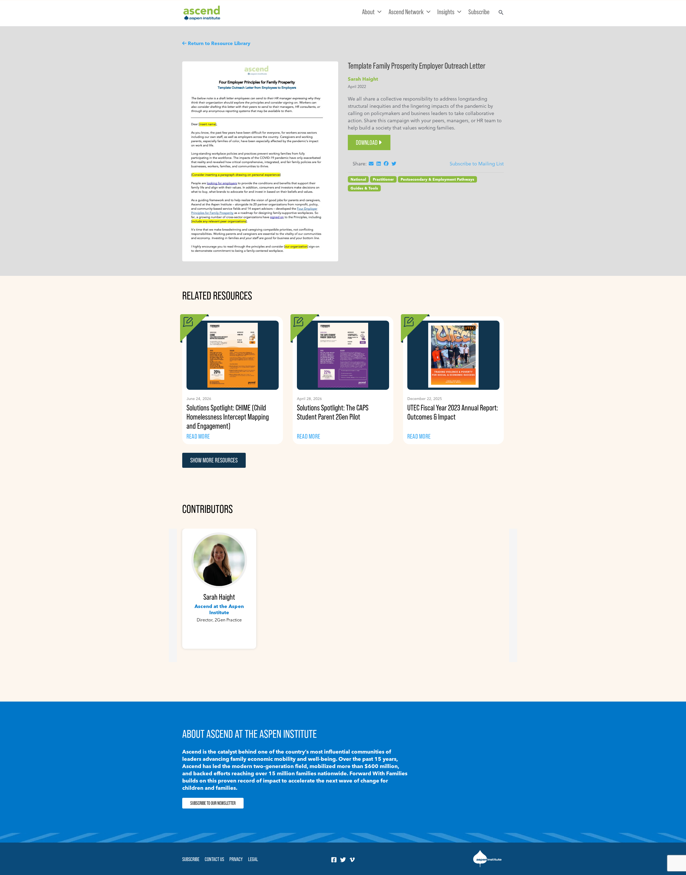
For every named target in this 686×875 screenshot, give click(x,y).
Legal (253, 859)
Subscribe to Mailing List (477, 164)
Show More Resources (214, 460)
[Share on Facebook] (386, 164)
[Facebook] (334, 860)
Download (367, 142)
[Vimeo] (352, 860)
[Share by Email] (371, 164)
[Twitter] (343, 860)
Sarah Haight (363, 79)
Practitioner (383, 179)
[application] (378, 12)
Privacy (236, 859)
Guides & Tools (364, 188)
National (358, 179)
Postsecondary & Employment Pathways (437, 179)
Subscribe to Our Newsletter (213, 803)
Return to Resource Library (219, 43)
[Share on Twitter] (394, 164)
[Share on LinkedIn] (379, 164)
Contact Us (214, 859)
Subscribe (190, 859)
